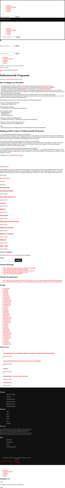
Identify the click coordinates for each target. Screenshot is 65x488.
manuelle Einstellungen (48, 90)
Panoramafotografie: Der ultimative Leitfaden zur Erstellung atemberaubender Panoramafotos (28, 353)
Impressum (9, 439)
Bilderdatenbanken (11, 406)
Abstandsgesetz (7, 382)
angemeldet (8, 255)
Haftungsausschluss (11, 446)
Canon (8, 413)
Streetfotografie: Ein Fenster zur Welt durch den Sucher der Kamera (45, 281)
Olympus (8, 423)
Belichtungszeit (43, 86)
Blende (51, 86)
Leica (7, 420)
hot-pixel (3, 203)
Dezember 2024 (7, 317)
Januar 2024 (6, 331)
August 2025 (6, 305)
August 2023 (6, 338)
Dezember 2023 (7, 332)
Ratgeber (9, 8)
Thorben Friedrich (10, 79)
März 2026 (6, 295)
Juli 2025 (5, 307)
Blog (11, 7)
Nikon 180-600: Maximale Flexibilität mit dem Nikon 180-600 (18, 270)
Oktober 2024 (6, 320)
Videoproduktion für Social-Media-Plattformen (51, 280)
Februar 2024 (6, 329)
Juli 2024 (5, 324)
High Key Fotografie (6, 234)
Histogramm (4, 215)
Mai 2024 (5, 327)
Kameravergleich (10, 399)
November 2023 (7, 334)
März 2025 (6, 312)
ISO (48, 137)
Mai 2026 (5, 292)
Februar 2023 (6, 342)
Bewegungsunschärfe (24, 87)
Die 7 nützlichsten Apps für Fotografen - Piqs (14, 281)
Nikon (7, 416)
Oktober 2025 (6, 302)
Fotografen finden (10, 403)
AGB (7, 444)
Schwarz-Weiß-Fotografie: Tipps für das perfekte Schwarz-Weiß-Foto (22, 361)
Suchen (2, 257)
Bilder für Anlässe (10, 394)
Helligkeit (3, 240)
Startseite (9, 5)
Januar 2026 (6, 298)
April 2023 (6, 341)
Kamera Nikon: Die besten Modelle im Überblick (15, 269)
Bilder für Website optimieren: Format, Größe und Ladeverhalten (19, 268)
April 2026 (6, 294)
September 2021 (7, 344)
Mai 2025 (5, 310)
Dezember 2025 (7, 300)
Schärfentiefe (45, 87)
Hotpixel (3, 209)
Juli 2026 (5, 290)
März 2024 (6, 328)
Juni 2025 (5, 308)
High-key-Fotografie (6, 227)
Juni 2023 (5, 339)
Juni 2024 (5, 325)
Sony (7, 411)
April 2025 (6, 311)
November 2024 (7, 318)
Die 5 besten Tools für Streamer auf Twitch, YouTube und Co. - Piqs (20, 280)
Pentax (8, 418)
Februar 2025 (6, 314)
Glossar (8, 11)
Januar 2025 (6, 315)
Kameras (9, 10)
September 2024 (7, 321)
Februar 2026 (6, 297)
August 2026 (6, 288)
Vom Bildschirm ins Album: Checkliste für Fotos (15, 272)
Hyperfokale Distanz (6, 191)
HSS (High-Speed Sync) (7, 197)
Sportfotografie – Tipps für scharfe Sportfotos (15, 376)
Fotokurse (8, 396)
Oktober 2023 (6, 335)
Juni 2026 (5, 291)
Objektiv (5, 368)
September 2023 (7, 337)
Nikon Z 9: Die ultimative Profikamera (13, 273)
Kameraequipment (10, 401)
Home (1, 70)
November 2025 (7, 301)
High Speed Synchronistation (9, 221)
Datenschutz (9, 442)
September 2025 (7, 304)
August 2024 (6, 322)
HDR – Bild (4, 246)
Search (17, 16)
